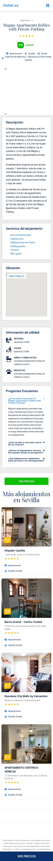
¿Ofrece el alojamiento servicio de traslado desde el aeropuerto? (25, 451)
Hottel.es (10, 5)
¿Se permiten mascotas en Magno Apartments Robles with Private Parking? (24, 400)
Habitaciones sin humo (22, 242)
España (11, 571)
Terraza (14, 250)
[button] (47, 5)
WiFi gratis (16, 253)
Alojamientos (25, 20)
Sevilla (19, 571)
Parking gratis (17, 246)
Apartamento (16, 53)
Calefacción (17, 238)
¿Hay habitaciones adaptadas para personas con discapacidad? (26, 459)
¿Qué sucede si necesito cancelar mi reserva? (25, 443)
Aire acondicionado (20, 235)
